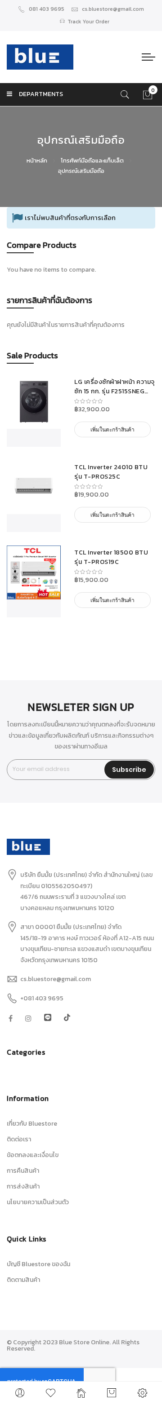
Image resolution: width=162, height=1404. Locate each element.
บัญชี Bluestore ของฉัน (38, 1264)
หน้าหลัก (38, 160)
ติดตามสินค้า (23, 1280)
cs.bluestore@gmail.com (113, 9)
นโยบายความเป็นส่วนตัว (38, 1202)
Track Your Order (88, 22)
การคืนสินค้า (23, 1170)
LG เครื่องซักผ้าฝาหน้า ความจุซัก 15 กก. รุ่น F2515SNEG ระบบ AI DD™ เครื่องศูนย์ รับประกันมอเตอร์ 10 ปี (114, 386)
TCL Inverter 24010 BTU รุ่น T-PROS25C (111, 471)
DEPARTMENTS (41, 94)
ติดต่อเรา (19, 1139)
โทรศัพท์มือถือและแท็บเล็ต (93, 160)
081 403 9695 (46, 9)
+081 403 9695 (41, 998)
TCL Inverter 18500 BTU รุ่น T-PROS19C (111, 557)
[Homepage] (81, 1393)
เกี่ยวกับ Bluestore (32, 1123)
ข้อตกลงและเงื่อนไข (32, 1155)
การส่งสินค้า (23, 1186)
